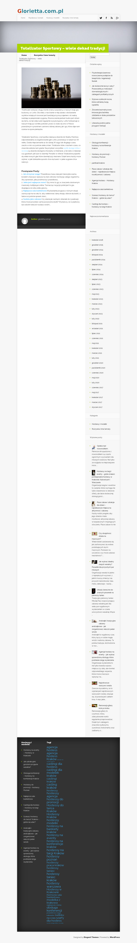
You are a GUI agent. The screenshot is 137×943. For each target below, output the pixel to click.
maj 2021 (95, 343)
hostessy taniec (52, 869)
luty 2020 (95, 383)
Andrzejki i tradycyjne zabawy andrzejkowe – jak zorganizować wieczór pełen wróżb (103, 626)
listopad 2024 (97, 255)
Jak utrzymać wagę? (32, 174)
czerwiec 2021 (97, 338)
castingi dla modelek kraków (54, 773)
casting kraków (52, 786)
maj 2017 (95, 392)
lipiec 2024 (96, 269)
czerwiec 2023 (97, 289)
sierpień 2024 (97, 265)
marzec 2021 (97, 353)
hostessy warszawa (54, 884)
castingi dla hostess (54, 765)
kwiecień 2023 (97, 299)
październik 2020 (98, 368)
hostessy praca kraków (55, 864)
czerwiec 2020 (97, 373)
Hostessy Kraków (53, 815)
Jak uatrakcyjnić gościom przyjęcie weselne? (30, 764)
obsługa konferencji (54, 909)
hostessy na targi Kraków (55, 851)
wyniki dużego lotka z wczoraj (55, 923)
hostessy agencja (53, 794)
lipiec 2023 (96, 284)
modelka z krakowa (53, 901)
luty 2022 (95, 319)
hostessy (52, 790)
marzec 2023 (97, 304)
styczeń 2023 (97, 314)
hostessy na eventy (55, 836)
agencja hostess (52, 748)
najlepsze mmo (54, 905)
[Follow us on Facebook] (106, 18)
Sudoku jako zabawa (32, 199)
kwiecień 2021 (97, 348)
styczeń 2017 (97, 407)
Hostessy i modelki (52, 18)
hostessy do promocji (55, 800)
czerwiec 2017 (97, 388)
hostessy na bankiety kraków (55, 829)
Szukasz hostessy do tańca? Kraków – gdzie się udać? (31, 819)
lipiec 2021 (96, 333)
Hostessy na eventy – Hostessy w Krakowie (31, 753)
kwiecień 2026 (97, 240)
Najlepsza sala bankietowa (35, 191)
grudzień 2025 (97, 245)
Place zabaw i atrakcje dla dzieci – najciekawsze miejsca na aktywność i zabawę (103, 172)
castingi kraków (52, 780)
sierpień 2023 (97, 279)
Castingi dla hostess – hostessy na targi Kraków (31, 808)
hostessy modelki (53, 821)
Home (23, 18)
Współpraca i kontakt (35, 18)
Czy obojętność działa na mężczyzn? (101, 536)
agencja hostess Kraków (52, 756)
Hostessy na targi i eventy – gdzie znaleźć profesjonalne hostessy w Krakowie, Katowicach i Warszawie (103, 476)
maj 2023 (95, 294)
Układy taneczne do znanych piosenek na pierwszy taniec (103, 592)
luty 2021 (95, 358)
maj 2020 (95, 378)
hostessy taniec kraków (53, 877)
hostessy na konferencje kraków (55, 844)
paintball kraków (98, 163)
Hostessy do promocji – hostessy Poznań (31, 787)
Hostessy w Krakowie (54, 891)
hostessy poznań (53, 857)
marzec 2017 (97, 402)
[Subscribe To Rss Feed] (111, 18)
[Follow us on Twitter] (100, 18)
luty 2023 (95, 309)
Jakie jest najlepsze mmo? (34, 182)
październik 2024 (98, 260)
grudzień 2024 (97, 250)
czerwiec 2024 (97, 274)
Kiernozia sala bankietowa (54, 896)
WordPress (115, 937)
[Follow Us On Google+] (117, 18)
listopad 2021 (97, 324)
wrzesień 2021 (97, 328)
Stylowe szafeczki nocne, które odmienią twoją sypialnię (102, 102)
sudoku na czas (55, 916)
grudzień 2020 (97, 363)
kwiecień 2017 (97, 397)
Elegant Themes (91, 937)
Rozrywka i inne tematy (70, 18)
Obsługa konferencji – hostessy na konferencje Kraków (101, 145)
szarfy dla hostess (55, 919)
